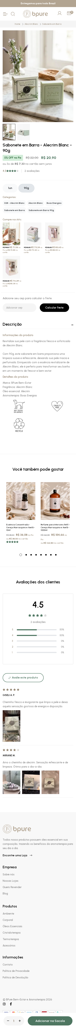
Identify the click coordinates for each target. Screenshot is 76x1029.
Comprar (21, 516)
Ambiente (8, 913)
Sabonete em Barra (51, 24)
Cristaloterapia (12, 932)
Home (17, 24)
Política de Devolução (15, 977)
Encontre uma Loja (15, 855)
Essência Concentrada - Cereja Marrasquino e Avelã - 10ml (20, 527)
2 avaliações (32, 171)
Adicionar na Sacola (50, 1021)
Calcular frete (54, 307)
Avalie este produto (24, 677)
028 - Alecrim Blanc (14, 203)
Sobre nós (8, 874)
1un (10, 188)
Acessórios (9, 945)
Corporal (8, 920)
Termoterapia (11, 939)
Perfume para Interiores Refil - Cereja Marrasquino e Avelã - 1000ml (55, 527)
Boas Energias (54, 203)
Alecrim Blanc (31, 24)
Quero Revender (12, 887)
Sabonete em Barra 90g (41, 210)
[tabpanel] (21, 514)
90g (26, 188)
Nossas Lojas (10, 880)
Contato (8, 964)
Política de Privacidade (16, 971)
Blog (5, 893)
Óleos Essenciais (12, 926)
